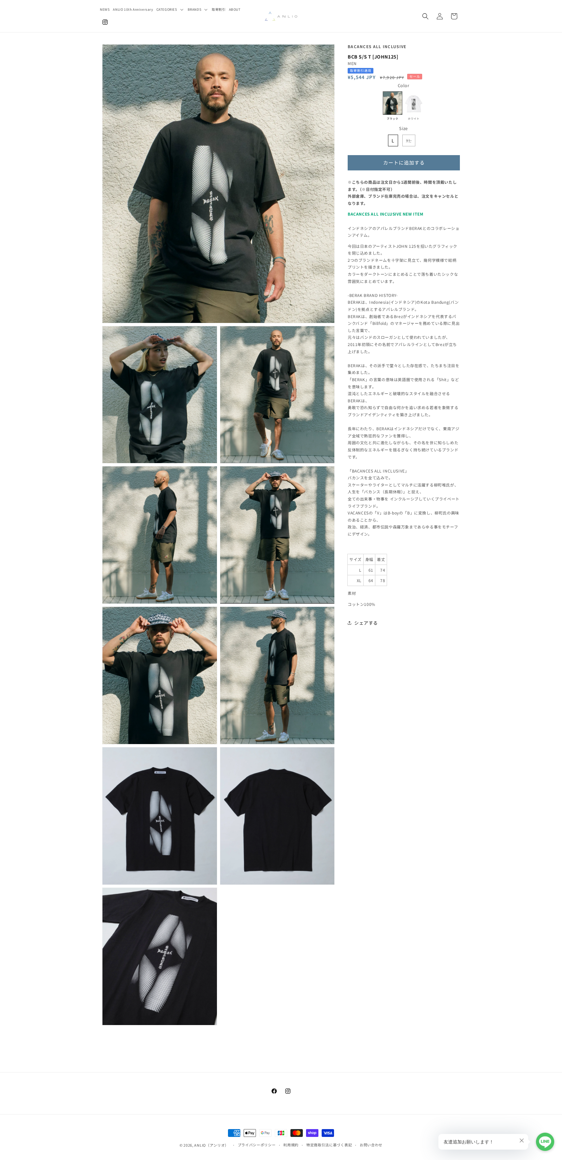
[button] (170, 9)
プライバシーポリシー (257, 1144)
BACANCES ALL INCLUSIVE (377, 46)
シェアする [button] (366, 623)
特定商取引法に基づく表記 (329, 1144)
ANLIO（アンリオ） (211, 1145)
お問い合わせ (371, 1144)
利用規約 (291, 1144)
